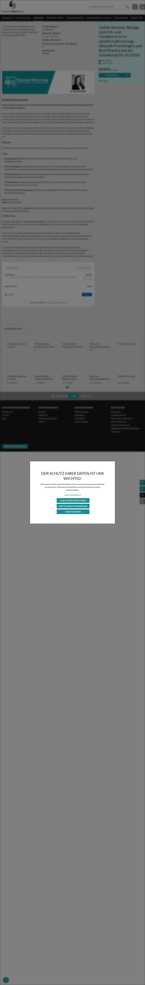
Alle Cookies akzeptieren (73, 500)
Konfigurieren (73, 512)
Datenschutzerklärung (72, 495)
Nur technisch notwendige (73, 506)
